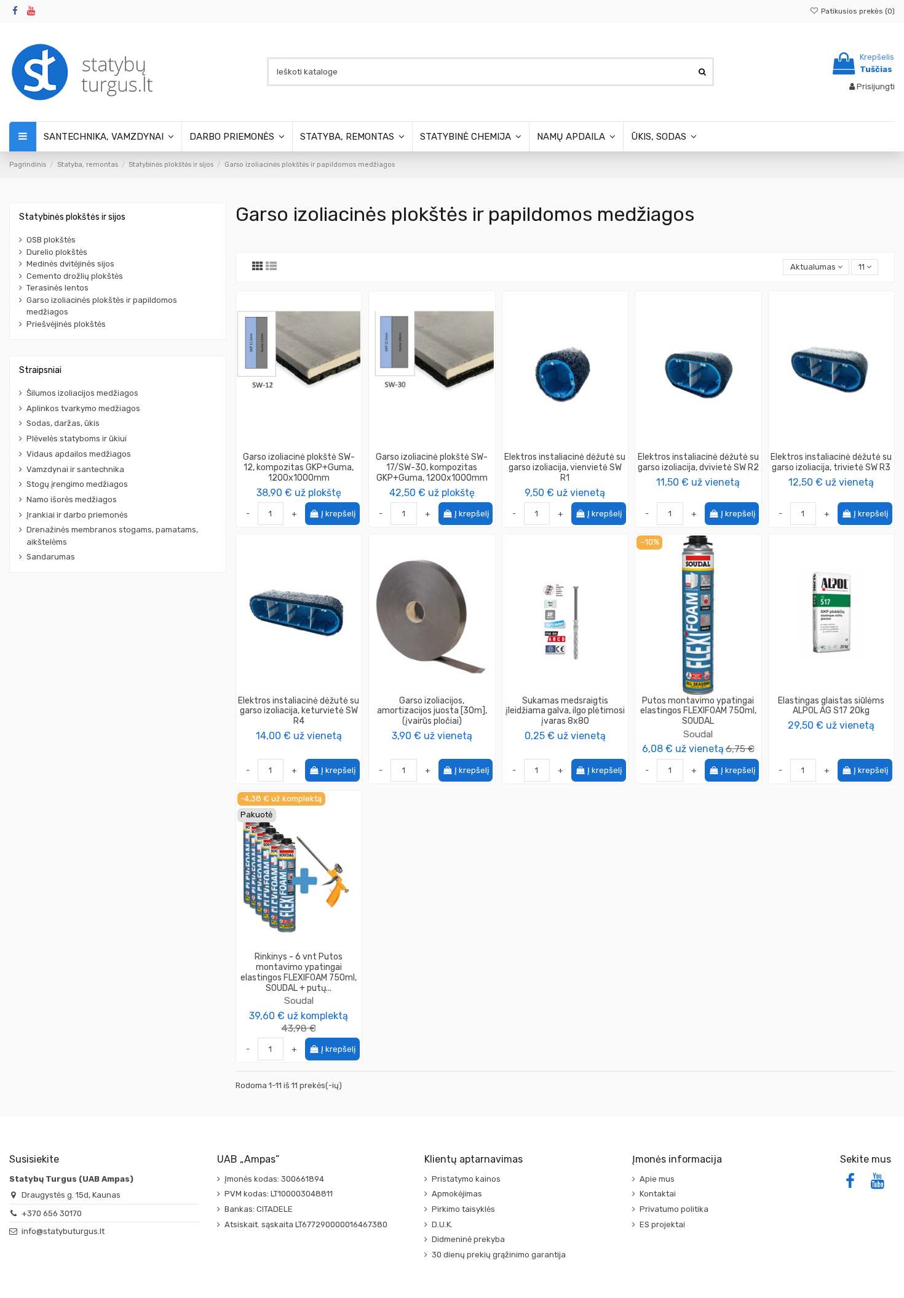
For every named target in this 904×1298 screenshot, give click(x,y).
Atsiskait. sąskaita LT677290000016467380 (305, 1224)
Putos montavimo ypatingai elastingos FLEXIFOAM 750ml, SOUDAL (698, 711)
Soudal (698, 734)
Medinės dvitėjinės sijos (70, 263)
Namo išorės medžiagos (71, 499)
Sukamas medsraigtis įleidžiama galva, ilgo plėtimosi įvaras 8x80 (565, 711)
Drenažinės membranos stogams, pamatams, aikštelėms (112, 536)
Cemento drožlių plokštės (74, 276)
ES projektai (662, 1224)
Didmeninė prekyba (468, 1239)
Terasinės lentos (57, 287)
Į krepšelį (338, 513)
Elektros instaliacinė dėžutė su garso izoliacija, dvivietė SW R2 (698, 462)
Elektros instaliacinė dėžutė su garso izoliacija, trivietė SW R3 (831, 462)
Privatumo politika (674, 1209)
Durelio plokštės (56, 252)
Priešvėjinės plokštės (66, 324)
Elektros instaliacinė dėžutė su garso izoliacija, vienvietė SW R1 (564, 467)
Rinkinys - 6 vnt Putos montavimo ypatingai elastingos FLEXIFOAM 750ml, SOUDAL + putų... (298, 972)
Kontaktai (658, 1193)
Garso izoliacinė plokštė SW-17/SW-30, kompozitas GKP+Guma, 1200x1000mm (432, 467)
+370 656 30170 (52, 1213)
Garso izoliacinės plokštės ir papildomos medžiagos (101, 306)
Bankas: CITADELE (258, 1209)
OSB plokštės (51, 239)
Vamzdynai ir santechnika (75, 469)
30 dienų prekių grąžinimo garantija (499, 1254)
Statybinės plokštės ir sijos (72, 217)
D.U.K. (442, 1224)
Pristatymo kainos (466, 1179)
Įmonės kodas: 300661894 (274, 1179)
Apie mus (657, 1179)
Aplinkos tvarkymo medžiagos (83, 408)
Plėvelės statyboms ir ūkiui (76, 438)
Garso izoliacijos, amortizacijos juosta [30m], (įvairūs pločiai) (432, 711)
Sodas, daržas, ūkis (63, 423)
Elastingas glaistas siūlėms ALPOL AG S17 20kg (831, 705)
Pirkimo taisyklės (463, 1209)
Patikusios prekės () (857, 11)
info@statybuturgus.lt (63, 1231)
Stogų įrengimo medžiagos (77, 484)
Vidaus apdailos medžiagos (78, 454)
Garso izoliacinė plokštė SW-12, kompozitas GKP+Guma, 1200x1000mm (299, 467)
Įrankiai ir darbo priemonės (77, 514)
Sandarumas (50, 556)
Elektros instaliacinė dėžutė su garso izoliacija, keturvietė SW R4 (298, 711)
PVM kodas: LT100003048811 (278, 1193)
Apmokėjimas (457, 1193)
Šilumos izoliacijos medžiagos (82, 393)
